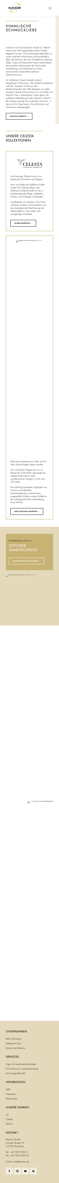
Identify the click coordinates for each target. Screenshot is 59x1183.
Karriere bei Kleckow (15, 1048)
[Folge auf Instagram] (17, 1171)
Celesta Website (18, 116)
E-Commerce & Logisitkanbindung (22, 1068)
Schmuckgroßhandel (15, 1073)
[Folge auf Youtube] (25, 1171)
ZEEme (9, 1124)
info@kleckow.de (21, 1161)
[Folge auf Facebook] (9, 1171)
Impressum (11, 1094)
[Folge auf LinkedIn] (33, 1171)
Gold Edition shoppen (25, 511)
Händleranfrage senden (25, 561)
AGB (8, 1089)
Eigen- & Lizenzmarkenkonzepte (21, 1064)
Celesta (9, 1119)
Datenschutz (11, 1098)
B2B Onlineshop (13, 1038)
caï (7, 1114)
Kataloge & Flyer (13, 1043)
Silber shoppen (22, 223)
